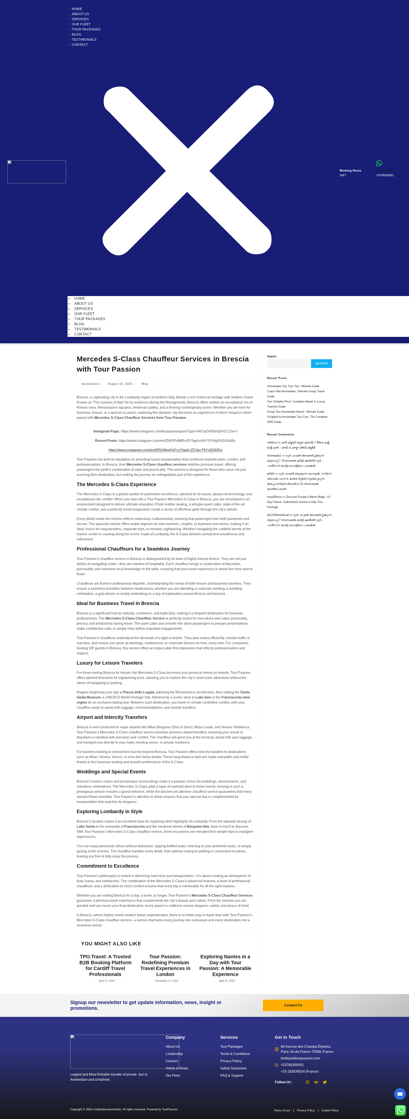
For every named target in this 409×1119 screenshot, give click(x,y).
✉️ (400, 1094)
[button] (188, 171)
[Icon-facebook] (298, 1082)
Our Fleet (81, 24)
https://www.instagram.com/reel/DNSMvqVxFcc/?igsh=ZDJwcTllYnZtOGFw (165, 450)
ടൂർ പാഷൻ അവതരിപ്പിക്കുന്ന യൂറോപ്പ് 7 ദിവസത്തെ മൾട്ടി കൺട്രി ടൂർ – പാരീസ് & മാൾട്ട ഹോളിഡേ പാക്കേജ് (295, 460)
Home (77, 9)
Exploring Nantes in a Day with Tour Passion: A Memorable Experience (225, 965)
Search (271, 356)
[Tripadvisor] (316, 1082)
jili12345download (278, 515)
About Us (80, 14)
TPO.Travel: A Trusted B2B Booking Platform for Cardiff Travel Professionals (105, 965)
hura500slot (274, 496)
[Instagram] (307, 1082)
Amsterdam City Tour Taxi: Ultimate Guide (293, 386)
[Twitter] (325, 1082)
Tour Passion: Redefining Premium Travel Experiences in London (165, 965)
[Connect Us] (379, 163)
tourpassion (90, 383)
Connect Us (384, 170)
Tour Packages (86, 29)
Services (80, 19)
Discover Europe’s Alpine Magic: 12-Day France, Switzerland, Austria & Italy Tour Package (299, 502)
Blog (76, 34)
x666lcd (272, 442)
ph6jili (270, 473)
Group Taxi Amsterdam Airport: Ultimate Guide (295, 411)
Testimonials (84, 39)
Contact (80, 44)
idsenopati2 (274, 455)
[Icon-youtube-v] (333, 1082)
